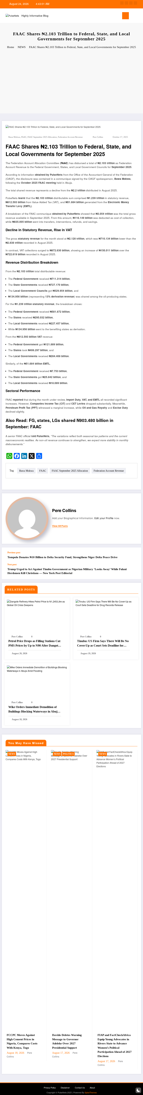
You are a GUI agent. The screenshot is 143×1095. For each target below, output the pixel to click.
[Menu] (125, 15)
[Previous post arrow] (134, 555)
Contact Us (80, 1087)
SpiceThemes (91, 1092)
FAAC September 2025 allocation (42, 137)
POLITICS (68, 754)
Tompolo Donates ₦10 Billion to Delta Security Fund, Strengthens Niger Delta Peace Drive (62, 557)
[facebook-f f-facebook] (122, 3)
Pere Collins (98, 137)
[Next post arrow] (134, 571)
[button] (138, 1090)
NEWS (11, 754)
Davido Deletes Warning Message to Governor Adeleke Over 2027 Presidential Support (67, 1041)
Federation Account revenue (70, 137)
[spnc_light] (139, 16)
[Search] (133, 16)
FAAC (23, 137)
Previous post (13, 552)
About (92, 1087)
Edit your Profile (103, 518)
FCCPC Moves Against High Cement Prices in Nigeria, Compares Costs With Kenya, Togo (22, 1041)
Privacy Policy (50, 1087)
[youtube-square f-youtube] (135, 3)
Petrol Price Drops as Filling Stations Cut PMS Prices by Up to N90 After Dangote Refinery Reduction (34, 643)
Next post (12, 564)
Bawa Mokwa (14, 137)
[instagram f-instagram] (131, 3)
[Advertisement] (71, 81)
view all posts (60, 526)
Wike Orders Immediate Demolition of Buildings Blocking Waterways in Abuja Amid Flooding (33, 709)
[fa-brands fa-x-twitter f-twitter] (126, 3)
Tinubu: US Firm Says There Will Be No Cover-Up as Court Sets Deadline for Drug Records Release (103, 643)
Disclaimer (65, 1087)
